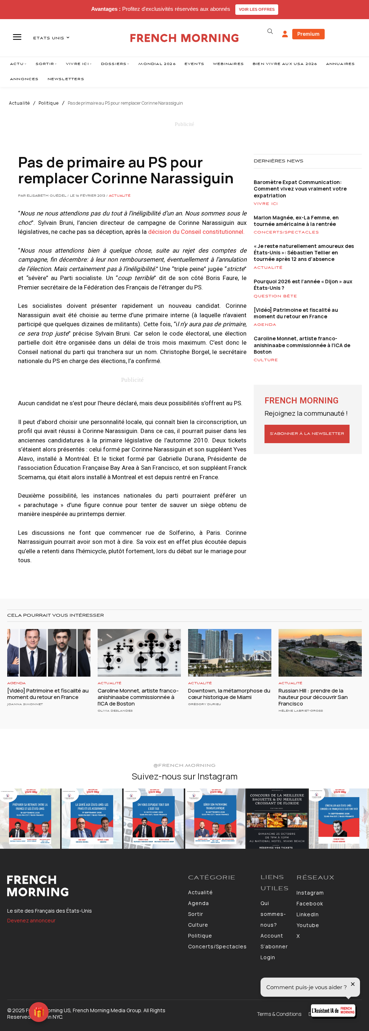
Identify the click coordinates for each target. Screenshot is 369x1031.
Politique (49, 103)
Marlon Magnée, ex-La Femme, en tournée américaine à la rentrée (296, 220)
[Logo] (94, 885)
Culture (266, 360)
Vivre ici (266, 204)
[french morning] (184, 38)
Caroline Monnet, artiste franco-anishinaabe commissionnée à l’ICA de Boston (302, 345)
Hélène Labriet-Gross (301, 710)
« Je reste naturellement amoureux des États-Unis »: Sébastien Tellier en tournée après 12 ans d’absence (304, 252)
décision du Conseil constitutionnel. (196, 231)
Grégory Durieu (204, 704)
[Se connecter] (285, 34)
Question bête (275, 296)
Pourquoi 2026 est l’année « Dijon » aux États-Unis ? (303, 284)
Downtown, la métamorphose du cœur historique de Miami (229, 694)
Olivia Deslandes (115, 710)
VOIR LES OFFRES (257, 9)
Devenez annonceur (31, 920)
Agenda (265, 325)
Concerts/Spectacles (286, 232)
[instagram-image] (30, 818)
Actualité (19, 103)
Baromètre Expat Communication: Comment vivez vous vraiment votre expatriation (300, 188)
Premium (308, 34)
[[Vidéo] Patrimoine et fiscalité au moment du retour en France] (48, 653)
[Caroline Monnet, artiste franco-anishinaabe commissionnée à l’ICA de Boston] (139, 653)
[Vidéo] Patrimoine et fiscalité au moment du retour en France (296, 313)
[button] (270, 31)
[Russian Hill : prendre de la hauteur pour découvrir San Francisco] (320, 653)
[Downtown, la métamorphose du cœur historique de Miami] (229, 653)
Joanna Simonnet (25, 704)
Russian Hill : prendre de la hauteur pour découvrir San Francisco (313, 697)
